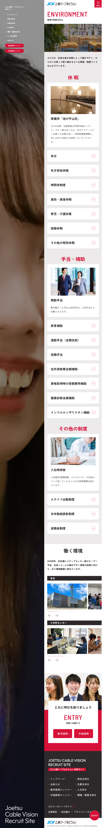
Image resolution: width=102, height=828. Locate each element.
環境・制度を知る (13, 32)
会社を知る (11, 19)
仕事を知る (11, 23)
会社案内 (64, 812)
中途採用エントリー (14, 51)
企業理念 (51, 812)
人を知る (10, 27)
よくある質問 (12, 36)
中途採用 (82, 733)
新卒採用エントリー (14, 46)
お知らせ (10, 40)
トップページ (12, 14)
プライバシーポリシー (83, 812)
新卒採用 (61, 733)
